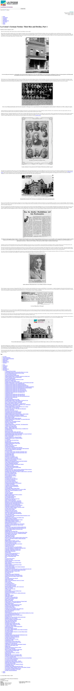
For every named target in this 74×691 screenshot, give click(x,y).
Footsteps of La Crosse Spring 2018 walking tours (14, 608)
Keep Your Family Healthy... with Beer (12, 652)
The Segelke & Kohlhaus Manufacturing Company (14, 464)
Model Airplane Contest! (9, 495)
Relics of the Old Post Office (10, 663)
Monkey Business (8, 563)
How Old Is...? (8, 573)
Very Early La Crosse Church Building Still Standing (14, 523)
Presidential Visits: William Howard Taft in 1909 (14, 666)
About (4, 22)
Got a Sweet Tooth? (8, 582)
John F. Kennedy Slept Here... (10, 499)
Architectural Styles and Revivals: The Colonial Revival (15, 388)
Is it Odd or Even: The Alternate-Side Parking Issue (14, 470)
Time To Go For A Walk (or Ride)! (11, 482)
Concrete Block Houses (9, 665)
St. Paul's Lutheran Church (10, 637)
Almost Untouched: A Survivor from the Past (13, 377)
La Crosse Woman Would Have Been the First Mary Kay (15, 528)
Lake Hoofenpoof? (8, 476)
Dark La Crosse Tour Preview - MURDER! (13, 500)
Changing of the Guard (9, 545)
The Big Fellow (8, 552)
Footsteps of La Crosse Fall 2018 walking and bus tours (15, 617)
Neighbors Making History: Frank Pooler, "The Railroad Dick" (16, 424)
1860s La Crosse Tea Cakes (10, 588)
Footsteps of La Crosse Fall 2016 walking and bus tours (15, 569)
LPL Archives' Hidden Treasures (11, 628)
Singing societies (6, 361)
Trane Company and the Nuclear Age (12, 462)
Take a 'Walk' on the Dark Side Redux (12, 555)
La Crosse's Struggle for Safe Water (11, 457)
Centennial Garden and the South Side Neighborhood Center (16, 634)
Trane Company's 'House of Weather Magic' (13, 562)
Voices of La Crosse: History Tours (11, 645)
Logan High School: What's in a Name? (12, 609)
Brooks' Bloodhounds (9, 627)
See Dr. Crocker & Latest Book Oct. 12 (12, 553)
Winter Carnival (8, 581)
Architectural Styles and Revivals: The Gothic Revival (15, 395)
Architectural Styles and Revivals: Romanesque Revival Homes (16, 385)
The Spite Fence (8, 441)
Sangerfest (5, 362)
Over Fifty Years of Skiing (10, 509)
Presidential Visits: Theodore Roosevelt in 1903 (13, 662)
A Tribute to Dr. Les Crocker (10, 371)
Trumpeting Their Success (10, 535)
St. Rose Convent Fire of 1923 (10, 508)
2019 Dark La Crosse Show (10, 648)
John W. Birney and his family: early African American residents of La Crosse (19, 612)
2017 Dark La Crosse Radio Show (11, 597)
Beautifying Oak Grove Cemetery (11, 618)
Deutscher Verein (38, 115)
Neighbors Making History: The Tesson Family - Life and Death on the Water (19, 382)
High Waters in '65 (8, 616)
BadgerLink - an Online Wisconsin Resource (13, 501)
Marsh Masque (8, 525)
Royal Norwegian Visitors (10, 591)
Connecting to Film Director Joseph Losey (13, 550)
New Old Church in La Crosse (10, 542)
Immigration (5, 360)
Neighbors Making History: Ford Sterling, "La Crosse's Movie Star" (17, 419)
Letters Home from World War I (11, 621)
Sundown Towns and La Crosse (11, 445)
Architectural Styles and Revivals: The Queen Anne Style (15, 389)
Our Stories (5, 21)
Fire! (6, 557)
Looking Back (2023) (9, 393)
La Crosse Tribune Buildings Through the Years (14, 529)
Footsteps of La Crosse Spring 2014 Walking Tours (14, 517)
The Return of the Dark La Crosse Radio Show (13, 575)
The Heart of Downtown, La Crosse (11, 639)
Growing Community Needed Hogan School (13, 564)
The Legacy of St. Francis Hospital (11, 410)
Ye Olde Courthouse (9, 493)
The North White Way (9, 572)
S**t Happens (7, 439)
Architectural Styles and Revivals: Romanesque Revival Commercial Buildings (19, 386)
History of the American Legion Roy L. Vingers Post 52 (15, 403)
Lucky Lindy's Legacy (9, 423)
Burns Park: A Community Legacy (11, 456)
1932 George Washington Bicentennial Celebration (14, 415)
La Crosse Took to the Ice (10, 558)
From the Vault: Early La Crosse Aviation (12, 560)
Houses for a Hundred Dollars (10, 422)
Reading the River (8, 611)
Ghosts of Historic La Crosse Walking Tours (13, 590)
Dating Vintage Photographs (10, 551)
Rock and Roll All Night (9, 497)
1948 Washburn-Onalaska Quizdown (12, 520)
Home (4, 16)
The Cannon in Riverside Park (10, 472)
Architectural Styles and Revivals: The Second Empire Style (16, 390)
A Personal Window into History (11, 518)
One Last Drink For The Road (10, 475)
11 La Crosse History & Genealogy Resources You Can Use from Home (18, 657)
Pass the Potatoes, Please (9, 453)
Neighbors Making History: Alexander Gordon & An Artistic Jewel (17, 376)
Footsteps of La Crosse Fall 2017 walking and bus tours (15, 592)
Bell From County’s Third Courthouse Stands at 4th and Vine (16, 537)
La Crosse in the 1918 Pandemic (11, 659)
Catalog (7, 9)
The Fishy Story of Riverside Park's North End (13, 447)
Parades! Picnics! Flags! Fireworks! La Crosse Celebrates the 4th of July (18, 568)
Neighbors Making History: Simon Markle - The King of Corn (16, 400)
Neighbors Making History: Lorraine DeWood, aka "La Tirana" (16, 406)
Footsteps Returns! (8, 633)
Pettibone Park (7, 646)
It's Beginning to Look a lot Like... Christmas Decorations (15, 533)
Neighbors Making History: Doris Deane (12, 443)
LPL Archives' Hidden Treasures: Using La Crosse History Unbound (17, 667)
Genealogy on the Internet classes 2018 (12, 605)
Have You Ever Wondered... (10, 479)
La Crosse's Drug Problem (10, 567)
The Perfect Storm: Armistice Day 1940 (12, 623)
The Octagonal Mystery (9, 603)
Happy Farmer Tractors (9, 599)
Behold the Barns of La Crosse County (12, 442)
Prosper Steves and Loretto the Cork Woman (13, 458)
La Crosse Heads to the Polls (10, 480)
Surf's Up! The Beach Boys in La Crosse (12, 405)
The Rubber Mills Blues (9, 454)
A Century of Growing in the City (11, 511)
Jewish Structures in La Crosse (10, 584)
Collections (5, 19)
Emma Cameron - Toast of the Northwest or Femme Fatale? (16, 601)
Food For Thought (8, 487)
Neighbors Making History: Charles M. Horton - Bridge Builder (16, 413)
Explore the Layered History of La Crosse (12, 669)
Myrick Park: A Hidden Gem (10, 380)
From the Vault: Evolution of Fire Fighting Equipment (15, 566)
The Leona (7, 577)
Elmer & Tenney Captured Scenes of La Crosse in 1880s (15, 489)
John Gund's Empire (9, 398)
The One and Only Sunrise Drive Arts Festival (13, 543)
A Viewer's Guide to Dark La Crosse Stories (13, 449)
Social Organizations (6, 357)
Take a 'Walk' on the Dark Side (10, 534)
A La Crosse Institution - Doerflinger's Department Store (15, 547)
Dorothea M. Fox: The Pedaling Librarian (12, 421)
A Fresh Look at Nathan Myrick (11, 426)
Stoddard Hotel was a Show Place (11, 531)
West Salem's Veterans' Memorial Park (12, 635)
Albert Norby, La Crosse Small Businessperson (13, 505)
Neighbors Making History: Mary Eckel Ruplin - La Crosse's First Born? (18, 433)
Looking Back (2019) (9, 651)
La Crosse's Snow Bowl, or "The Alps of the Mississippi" (15, 408)
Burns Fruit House (8, 561)
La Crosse (4, 356)
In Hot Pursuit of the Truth (10, 544)
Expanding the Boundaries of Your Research (13, 483)
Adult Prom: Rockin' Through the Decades (13, 412)
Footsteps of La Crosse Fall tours (11, 643)
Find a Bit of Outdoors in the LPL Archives (13, 512)
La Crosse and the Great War (10, 585)
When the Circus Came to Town (11, 510)
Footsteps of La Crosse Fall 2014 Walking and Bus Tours (15, 527)
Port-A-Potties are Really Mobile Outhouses (13, 418)
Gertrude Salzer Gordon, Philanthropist (12, 574)
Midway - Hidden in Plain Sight (11, 427)
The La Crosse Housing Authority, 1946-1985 (13, 402)
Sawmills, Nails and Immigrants (11, 670)
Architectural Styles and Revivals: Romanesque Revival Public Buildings (18, 387)
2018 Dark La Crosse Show (10, 622)
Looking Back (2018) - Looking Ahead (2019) (13, 626)
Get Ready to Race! (8, 632)
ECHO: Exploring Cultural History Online (13, 541)
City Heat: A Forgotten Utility (10, 656)
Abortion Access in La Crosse (10, 425)
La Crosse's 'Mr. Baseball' (10, 484)
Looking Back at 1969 (9, 640)
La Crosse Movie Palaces (9, 583)
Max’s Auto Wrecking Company (11, 620)
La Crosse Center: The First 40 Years (12, 440)
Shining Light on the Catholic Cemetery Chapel (13, 576)
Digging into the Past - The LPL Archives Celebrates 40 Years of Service (18, 469)
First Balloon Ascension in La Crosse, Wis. (13, 506)
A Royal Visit (7, 491)
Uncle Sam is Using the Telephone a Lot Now (13, 490)
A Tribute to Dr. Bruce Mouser (10, 625)
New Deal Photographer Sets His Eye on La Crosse (14, 373)
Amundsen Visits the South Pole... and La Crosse (14, 524)
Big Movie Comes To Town (10, 477)
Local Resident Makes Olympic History (12, 488)
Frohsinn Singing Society (9, 565)
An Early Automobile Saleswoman (11, 463)
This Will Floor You (8, 429)
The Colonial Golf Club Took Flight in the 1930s (14, 432)
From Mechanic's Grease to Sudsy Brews (12, 641)
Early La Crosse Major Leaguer (11, 473)
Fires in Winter (7, 539)
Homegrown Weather (9, 600)
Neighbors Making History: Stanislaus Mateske (13, 438)
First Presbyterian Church (9, 606)
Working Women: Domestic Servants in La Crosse (14, 379)
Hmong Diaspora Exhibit (9, 417)
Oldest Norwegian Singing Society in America (13, 494)
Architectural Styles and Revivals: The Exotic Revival (15, 394)
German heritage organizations (8, 358)
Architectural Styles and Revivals (11, 397)
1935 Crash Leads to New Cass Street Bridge (13, 546)
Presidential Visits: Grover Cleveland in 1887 (13, 654)
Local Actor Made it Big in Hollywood (12, 613)
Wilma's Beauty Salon (9, 579)
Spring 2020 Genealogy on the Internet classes (13, 655)
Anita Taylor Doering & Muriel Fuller (12, 375)
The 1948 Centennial (9, 630)
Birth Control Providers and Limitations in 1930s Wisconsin (16, 416)
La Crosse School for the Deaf (10, 374)
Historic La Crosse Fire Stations (11, 460)
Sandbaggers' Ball (8, 530)
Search (4, 23)
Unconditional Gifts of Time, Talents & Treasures (14, 664)
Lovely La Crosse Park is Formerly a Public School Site (15, 538)
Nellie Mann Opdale (9, 596)
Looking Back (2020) (9, 468)
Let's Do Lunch (8, 589)
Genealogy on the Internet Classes (11, 598)
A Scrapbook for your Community (11, 478)
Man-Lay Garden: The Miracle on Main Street (13, 649)
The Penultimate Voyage (9, 516)
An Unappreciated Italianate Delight (11, 466)
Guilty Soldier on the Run (10, 536)
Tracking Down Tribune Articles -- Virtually (13, 661)
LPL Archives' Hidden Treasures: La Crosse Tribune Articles (16, 631)
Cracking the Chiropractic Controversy (12, 636)
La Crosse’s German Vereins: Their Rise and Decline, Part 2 (16, 451)
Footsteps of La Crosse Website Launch (12, 381)
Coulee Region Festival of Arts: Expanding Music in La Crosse (16, 372)
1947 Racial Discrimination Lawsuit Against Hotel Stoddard (16, 461)
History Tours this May (9, 435)
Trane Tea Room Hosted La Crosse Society (13, 521)
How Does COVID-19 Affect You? (11, 658)
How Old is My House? (9, 610)
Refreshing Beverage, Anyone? (11, 522)
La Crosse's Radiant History (10, 378)
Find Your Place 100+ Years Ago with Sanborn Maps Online (16, 532)
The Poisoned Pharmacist (9, 446)
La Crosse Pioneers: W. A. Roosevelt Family (13, 437)
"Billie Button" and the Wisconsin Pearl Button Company (15, 644)
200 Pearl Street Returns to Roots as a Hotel (13, 647)
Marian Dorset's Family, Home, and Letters (13, 431)
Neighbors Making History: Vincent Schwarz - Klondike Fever (16, 428)
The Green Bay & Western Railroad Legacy (13, 668)
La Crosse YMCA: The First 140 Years (12, 407)
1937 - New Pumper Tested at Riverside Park (13, 513)
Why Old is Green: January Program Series (13, 467)
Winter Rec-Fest (8, 653)
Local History (5, 17)
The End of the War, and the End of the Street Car (14, 502)
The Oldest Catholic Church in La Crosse (12, 624)
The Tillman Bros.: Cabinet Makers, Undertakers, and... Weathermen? (18, 404)
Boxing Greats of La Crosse (10, 474)
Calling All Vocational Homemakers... (12, 486)
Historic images (5, 359)
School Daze (7, 594)
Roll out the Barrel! (8, 450)
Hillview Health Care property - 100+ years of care (14, 586)
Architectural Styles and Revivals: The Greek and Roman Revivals (17, 396)
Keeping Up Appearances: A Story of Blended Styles (14, 383)
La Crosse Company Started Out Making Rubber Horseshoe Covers (17, 515)
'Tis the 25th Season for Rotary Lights (12, 650)
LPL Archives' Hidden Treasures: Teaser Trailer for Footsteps (16, 629)
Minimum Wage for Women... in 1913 (12, 540)
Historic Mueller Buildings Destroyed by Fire (13, 434)
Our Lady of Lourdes (9, 430)
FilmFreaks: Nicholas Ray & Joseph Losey (13, 549)
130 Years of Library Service (10, 607)
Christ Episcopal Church (9, 514)
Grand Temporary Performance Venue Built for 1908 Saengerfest (17, 448)
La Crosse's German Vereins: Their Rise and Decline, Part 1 (16, 452)
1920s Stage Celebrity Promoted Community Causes (14, 507)
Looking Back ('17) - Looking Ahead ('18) (13, 602)
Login (15, 675)
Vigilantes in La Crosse (9, 465)
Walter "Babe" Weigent (9, 595)
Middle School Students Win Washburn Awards (13, 519)
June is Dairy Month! (9, 587)
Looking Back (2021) (9, 444)
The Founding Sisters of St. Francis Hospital (13, 411)
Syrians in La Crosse (9, 559)
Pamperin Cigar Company (10, 455)
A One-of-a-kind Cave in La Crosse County (13, 642)
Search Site (2, 9)
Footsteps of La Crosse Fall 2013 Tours (12, 498)
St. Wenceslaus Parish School (10, 496)
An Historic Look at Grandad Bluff (11, 485)
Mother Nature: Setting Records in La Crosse (13, 604)
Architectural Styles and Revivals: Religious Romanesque (15, 384)
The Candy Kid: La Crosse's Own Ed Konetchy (14, 401)
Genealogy (5, 18)
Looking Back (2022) (9, 420)
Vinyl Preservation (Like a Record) (11, 578)
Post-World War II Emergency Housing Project (13, 614)
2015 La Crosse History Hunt (10, 556)
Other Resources (6, 20)
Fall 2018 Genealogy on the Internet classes (13, 619)
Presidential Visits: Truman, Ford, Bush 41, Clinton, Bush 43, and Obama (18, 471)
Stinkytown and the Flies (9, 409)
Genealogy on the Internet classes (11, 554)
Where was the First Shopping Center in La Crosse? (14, 580)
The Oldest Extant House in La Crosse (12, 399)
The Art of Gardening (9, 492)
